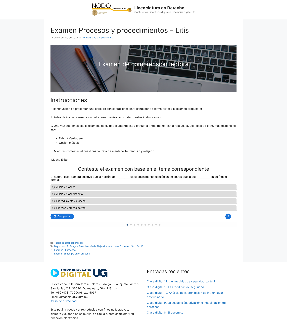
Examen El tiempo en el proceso (72, 253)
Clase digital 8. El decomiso (165, 312)
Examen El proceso (65, 249)
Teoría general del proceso (69, 242)
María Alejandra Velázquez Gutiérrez (110, 246)
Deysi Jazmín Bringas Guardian (71, 246)
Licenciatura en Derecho (159, 7)
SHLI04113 (137, 246)
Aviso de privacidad (63, 301)
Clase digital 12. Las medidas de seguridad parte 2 (181, 281)
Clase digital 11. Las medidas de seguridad (175, 287)
